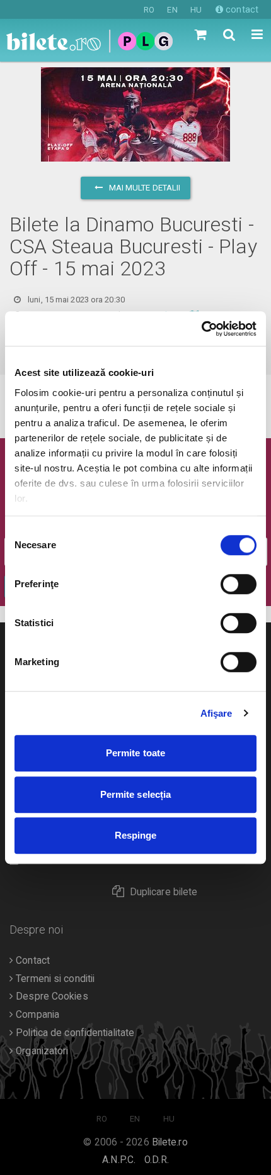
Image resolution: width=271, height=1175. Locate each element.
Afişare (216, 713)
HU (196, 9)
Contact (31, 960)
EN (172, 9)
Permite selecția (135, 794)
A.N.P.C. (119, 1160)
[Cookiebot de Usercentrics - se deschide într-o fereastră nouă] (201, 329)
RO (149, 9)
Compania (36, 1014)
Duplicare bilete (164, 892)
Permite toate (135, 752)
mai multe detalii (144, 187)
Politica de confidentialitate (73, 1033)
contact (240, 9)
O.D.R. (156, 1160)
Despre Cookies (50, 996)
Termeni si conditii (54, 979)
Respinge (136, 835)
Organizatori (40, 1051)
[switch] (239, 584)
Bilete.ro (170, 1142)
